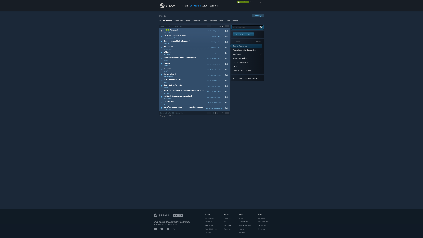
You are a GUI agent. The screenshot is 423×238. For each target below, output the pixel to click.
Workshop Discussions (241, 62)
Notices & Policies (245, 225)
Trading (235, 66)
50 (172, 116)
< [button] (209, 26)
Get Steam (261, 218)
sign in (251, 2)
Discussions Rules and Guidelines (246, 78)
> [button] (226, 26)
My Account (262, 229)
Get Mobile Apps (263, 222)
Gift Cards (208, 232)
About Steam (209, 218)
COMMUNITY (195, 6)
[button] (194, 31)
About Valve (228, 218)
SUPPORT (214, 6)
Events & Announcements (242, 70)
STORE (185, 6)
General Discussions (240, 46)
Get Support (262, 225)
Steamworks (209, 225)
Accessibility (243, 222)
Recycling (227, 229)
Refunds (242, 232)
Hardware (227, 225)
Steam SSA (208, 222)
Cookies (242, 229)
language (258, 2)
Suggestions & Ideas (240, 58)
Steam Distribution (211, 229)
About (205, 6)
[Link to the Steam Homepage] (168, 7)
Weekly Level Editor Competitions (244, 50)
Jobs (225, 222)
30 (170, 116)
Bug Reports (237, 54)
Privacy (241, 218)
